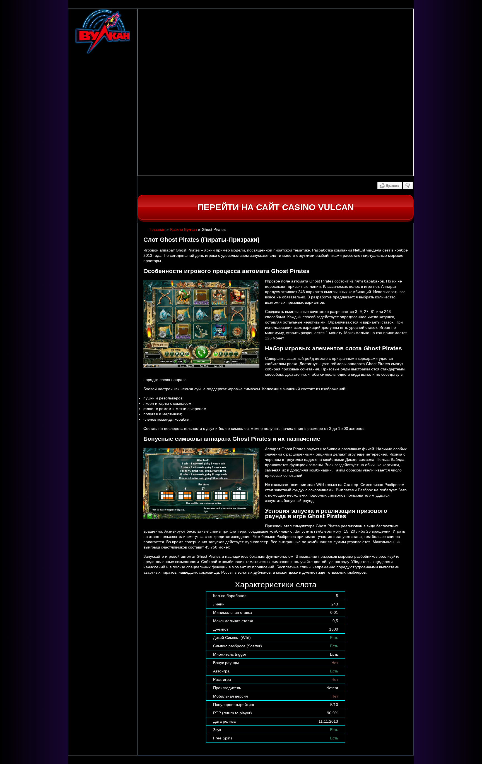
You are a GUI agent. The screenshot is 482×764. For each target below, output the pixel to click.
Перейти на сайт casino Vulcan (275, 207)
